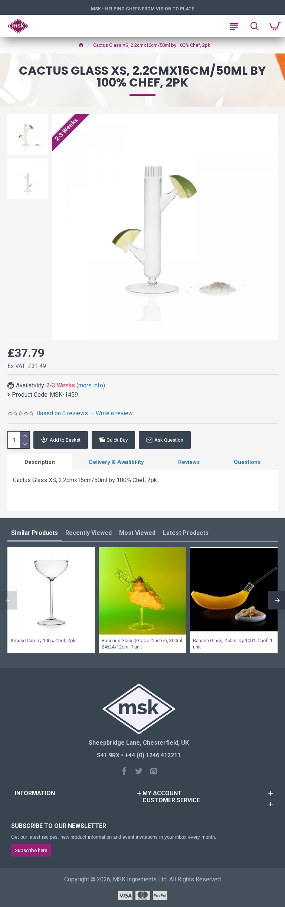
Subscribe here (31, 850)
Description (39, 462)
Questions (247, 462)
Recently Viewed (88, 532)
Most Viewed (137, 532)
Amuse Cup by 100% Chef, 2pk (43, 640)
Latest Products (186, 532)
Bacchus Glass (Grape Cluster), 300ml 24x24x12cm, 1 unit (142, 644)
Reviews (189, 462)
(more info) (90, 385)
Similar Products (34, 532)
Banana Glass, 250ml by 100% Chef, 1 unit (232, 644)
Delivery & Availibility (116, 462)
